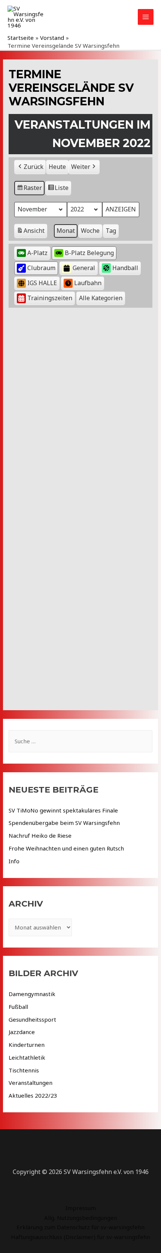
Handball (125, 268)
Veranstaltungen (30, 1082)
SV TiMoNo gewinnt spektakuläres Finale (63, 810)
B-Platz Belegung (89, 253)
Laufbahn (87, 283)
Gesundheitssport (32, 1019)
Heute (57, 167)
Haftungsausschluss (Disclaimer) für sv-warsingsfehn (80, 1237)
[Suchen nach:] (80, 741)
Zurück (33, 167)
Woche (90, 230)
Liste (58, 189)
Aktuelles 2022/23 (33, 1095)
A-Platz (37, 253)
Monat (66, 230)
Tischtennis (24, 1070)
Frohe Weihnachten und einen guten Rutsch (66, 848)
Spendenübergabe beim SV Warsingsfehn (64, 822)
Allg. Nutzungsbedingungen (80, 1217)
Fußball (18, 1006)
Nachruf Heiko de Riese (40, 835)
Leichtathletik (27, 1057)
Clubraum (41, 268)
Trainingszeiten (49, 298)
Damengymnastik (32, 994)
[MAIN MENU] (146, 17)
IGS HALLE (42, 283)
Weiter (80, 167)
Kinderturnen (27, 1044)
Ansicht (31, 232)
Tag (111, 230)
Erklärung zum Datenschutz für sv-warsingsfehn (80, 1227)
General (84, 268)
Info (14, 861)
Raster (29, 189)
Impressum (81, 1208)
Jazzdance (22, 1032)
